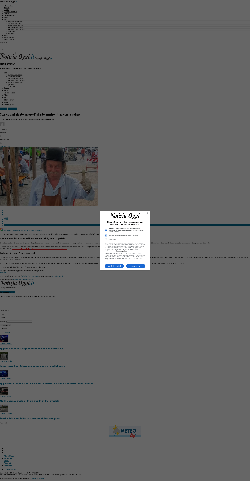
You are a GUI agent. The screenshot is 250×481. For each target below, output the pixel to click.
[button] (125, 239)
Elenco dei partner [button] (121, 251)
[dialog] (125, 240)
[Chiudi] (148, 213)
